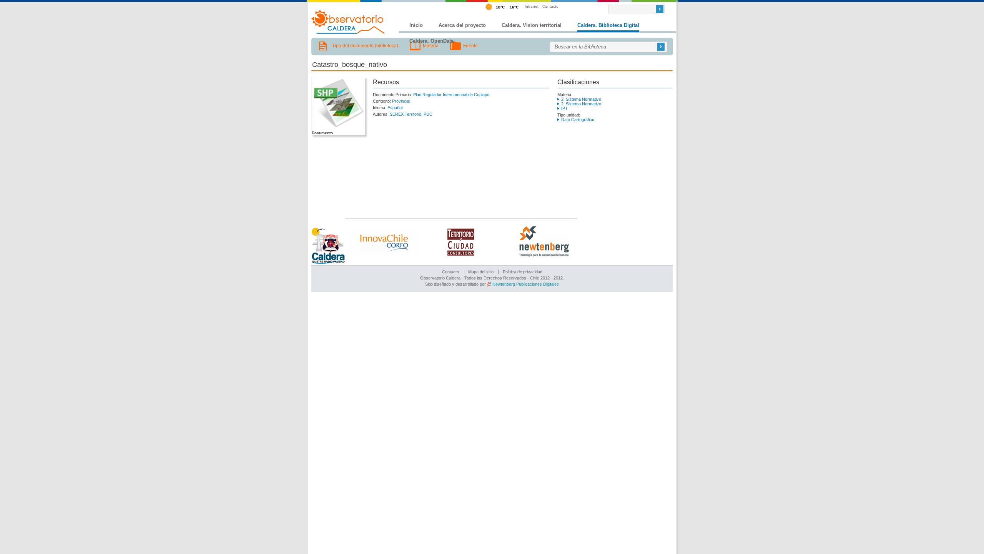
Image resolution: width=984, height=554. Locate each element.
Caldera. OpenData (431, 41)
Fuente (470, 45)
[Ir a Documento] (338, 128)
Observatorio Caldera (348, 22)
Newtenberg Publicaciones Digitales (525, 284)
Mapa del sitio (481, 272)
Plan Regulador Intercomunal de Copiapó (451, 94)
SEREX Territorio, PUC (411, 114)
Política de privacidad (522, 272)
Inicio (416, 25)
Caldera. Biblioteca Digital (608, 25)
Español (394, 107)
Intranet (532, 6)
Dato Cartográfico (577, 119)
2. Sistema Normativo (581, 99)
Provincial (401, 101)
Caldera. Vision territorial (532, 25)
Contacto (550, 6)
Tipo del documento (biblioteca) (365, 45)
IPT (564, 108)
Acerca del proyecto (462, 25)
